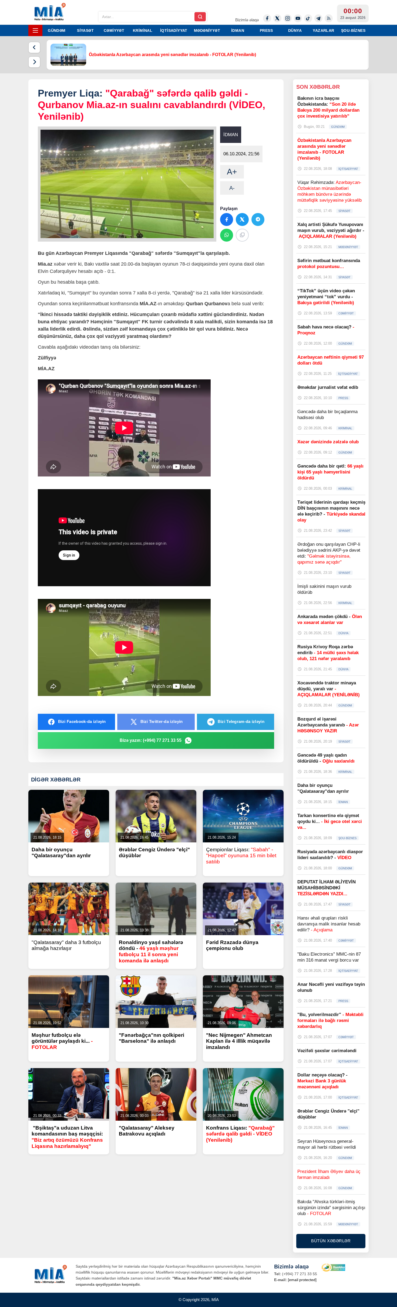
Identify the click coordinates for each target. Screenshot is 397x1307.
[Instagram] (288, 18)
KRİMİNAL (142, 30)
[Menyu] (35, 30)
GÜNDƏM (56, 30)
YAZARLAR (323, 30)
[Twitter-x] (277, 18)
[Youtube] (298, 18)
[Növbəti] (34, 62)
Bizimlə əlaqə (247, 20)
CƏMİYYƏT (114, 30)
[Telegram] (318, 18)
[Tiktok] (308, 18)
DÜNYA (295, 30)
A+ (232, 171)
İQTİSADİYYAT (173, 30)
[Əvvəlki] (34, 47)
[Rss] (329, 18)
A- (232, 188)
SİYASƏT (85, 30)
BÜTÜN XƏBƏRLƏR (331, 1241)
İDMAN (237, 30)
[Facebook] (267, 18)
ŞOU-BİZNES (353, 30)
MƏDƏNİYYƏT (207, 30)
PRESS (266, 30)
